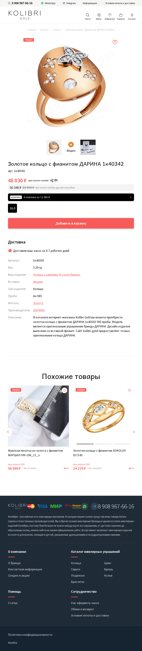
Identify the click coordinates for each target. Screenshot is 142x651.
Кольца (57, 29)
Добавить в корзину (71, 223)
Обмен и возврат (82, 609)
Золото (38, 303)
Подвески (78, 575)
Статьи (12, 603)
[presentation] (8, 432)
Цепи (107, 563)
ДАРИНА (39, 310)
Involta (12, 643)
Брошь (108, 569)
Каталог (44, 29)
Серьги (75, 569)
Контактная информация (25, 569)
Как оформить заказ (85, 603)
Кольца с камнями (45, 275)
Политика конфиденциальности (30, 635)
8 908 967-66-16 (22, 3)
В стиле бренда (69, 275)
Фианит (38, 282)
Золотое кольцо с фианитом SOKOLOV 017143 (99, 453)
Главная (32, 29)
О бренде (14, 563)
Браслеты (77, 582)
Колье (108, 575)
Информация (90, 3)
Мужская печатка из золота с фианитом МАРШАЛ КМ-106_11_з (35, 453)
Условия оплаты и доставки (120, 3)
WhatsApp (50, 3)
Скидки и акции (19, 575)
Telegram (71, 3)
